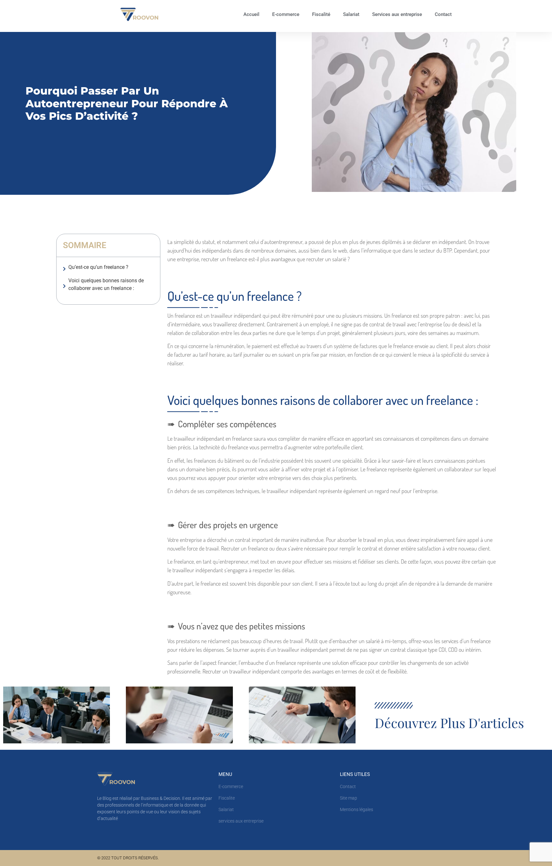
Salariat (351, 14)
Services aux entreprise (397, 14)
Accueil (251, 14)
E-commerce (285, 14)
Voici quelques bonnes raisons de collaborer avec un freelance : (106, 284)
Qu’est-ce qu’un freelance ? (98, 267)
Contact (443, 14)
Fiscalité (321, 14)
